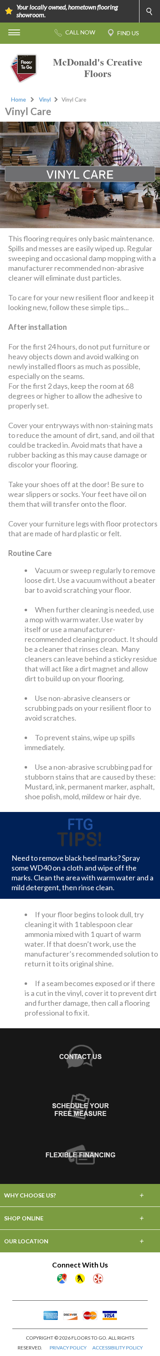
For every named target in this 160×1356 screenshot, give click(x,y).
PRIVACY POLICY (68, 1348)
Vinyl (45, 99)
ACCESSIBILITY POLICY (117, 1348)
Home (18, 99)
